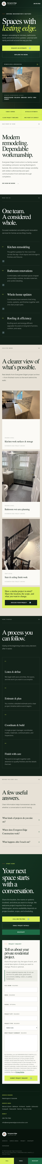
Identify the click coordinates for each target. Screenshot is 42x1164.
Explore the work (21, 54)
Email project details (21, 925)
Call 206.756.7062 (21, 919)
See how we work (10, 183)
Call (7, 1161)
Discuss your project (21, 602)
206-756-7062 (6, 1118)
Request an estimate (21, 48)
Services (5, 1141)
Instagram (5, 1146)
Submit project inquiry (21, 1078)
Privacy (23, 1141)
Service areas (14, 1141)
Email (21, 1161)
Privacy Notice (20, 1072)
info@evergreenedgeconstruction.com (15, 1122)
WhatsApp (21, 932)
